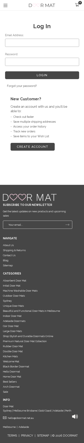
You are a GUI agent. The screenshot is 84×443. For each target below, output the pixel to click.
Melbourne (9, 427)
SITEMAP (43, 435)
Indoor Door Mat (12, 316)
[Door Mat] (30, 197)
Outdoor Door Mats (14, 295)
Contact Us (9, 255)
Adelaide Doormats (14, 321)
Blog (5, 260)
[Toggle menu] (5, 5)
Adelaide (24, 427)
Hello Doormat (11, 371)
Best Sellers (10, 381)
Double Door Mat (13, 351)
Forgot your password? (22, 85)
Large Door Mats (12, 331)
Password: (11, 54)
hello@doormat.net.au (21, 418)
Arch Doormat (11, 386)
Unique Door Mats (13, 305)
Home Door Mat (12, 376)
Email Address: (14, 35)
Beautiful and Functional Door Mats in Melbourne (31, 310)
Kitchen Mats (10, 356)
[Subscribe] (67, 225)
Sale (5, 391)
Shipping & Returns (14, 250)
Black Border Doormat (16, 366)
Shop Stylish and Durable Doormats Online (28, 336)
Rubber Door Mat (13, 346)
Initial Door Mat (11, 285)
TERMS (12, 435)
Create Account (32, 147)
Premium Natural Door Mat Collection (25, 341)
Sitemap (8, 265)
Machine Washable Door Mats (20, 290)
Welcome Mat (11, 361)
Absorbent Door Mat (14, 280)
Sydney (7, 300)
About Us (8, 245)
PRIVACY (27, 435)
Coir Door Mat (11, 326)
